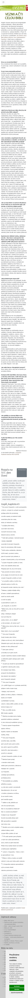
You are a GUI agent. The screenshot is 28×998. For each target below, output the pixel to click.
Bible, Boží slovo (9, 920)
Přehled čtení (22, 470)
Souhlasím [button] (17, 986)
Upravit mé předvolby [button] (17, 992)
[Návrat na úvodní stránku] (14, 8)
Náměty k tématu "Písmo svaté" (13, 941)
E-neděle (6, 944)
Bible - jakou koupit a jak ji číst (13, 926)
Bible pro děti (8, 928)
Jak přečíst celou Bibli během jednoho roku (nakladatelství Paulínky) (14, 37)
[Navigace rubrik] (3, 2)
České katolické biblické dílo (12, 935)
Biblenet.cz (7, 931)
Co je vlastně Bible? (10, 930)
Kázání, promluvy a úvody (12, 942)
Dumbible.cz (8, 933)
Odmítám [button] (16, 989)
